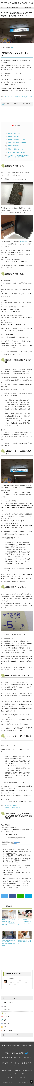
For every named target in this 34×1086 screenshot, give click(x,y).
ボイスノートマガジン (14, 1082)
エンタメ (6, 1016)
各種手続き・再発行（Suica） (12, 807)
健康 (5, 1020)
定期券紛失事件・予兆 (13, 133)
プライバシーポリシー (13, 1074)
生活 (12, 47)
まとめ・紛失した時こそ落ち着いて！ (18, 152)
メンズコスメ (8, 1009)
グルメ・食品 (8, 1030)
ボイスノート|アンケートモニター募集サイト (17, 1077)
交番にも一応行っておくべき (15, 149)
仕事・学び (7, 1023)
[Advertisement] (9, 114)
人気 (17, 1035)
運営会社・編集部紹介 (7, 1071)
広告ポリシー (5, 105)
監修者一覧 (17, 1071)
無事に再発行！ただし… (14, 145)
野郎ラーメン (23, 241)
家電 (5, 1027)
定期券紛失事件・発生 (13, 136)
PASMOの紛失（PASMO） (12, 805)
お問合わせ (23, 1074)
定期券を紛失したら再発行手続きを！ (18, 142)
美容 (5, 1006)
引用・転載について (27, 1071)
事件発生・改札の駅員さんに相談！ (17, 139)
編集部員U (12, 978)
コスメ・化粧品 (8, 1003)
